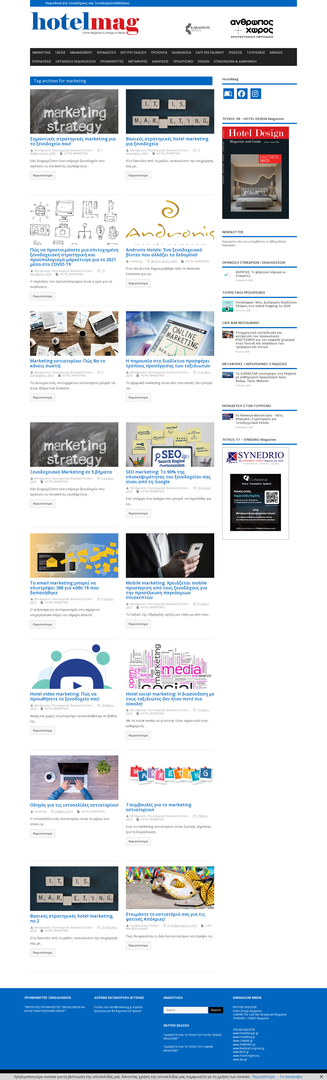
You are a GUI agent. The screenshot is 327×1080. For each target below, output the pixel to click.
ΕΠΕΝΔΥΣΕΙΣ (41, 61)
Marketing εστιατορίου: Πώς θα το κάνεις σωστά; (67, 363)
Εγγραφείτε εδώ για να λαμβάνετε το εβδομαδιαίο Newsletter (254, 243)
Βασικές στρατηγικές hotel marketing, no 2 (72, 918)
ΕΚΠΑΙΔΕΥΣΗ (106, 52)
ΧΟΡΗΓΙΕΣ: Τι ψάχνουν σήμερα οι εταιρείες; (261, 274)
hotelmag (136, 261)
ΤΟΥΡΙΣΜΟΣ (256, 52)
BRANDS (276, 52)
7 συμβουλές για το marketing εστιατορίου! (158, 807)
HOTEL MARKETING (76, 153)
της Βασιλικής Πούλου (144, 926)
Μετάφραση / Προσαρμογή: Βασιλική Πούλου (63, 150)
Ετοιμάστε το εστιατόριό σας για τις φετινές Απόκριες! (165, 916)
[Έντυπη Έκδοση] (228, 93)
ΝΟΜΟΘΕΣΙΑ (181, 52)
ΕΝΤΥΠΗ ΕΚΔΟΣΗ (133, 52)
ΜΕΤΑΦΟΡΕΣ (137, 61)
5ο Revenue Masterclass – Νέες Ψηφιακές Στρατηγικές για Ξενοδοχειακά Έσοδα (259, 419)
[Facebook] (242, 93)
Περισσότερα (42, 175)
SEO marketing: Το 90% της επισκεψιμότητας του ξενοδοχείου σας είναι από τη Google (168, 477)
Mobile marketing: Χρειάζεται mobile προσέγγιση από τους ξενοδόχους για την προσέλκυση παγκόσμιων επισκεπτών (166, 590)
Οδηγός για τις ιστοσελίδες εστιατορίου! (74, 805)
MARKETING (41, 52)
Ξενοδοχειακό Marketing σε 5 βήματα (71, 472)
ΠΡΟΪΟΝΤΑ (159, 52)
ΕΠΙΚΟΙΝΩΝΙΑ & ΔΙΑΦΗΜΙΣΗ (235, 61)
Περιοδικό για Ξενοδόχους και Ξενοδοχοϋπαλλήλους (87, 3)
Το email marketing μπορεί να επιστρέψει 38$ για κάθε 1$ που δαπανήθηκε (64, 588)
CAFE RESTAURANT (210, 52)
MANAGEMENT (81, 52)
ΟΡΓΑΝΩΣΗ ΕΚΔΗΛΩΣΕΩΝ (76, 61)
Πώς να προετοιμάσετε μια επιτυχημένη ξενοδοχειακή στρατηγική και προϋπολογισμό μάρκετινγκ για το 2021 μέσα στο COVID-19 (74, 257)
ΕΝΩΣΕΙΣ (235, 52)
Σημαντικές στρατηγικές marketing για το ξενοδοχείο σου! (73, 141)
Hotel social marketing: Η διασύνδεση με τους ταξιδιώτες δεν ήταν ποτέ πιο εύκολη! (170, 699)
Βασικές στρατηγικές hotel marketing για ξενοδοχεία (167, 141)
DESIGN (203, 61)
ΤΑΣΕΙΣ (60, 52)
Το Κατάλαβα (291, 1076)
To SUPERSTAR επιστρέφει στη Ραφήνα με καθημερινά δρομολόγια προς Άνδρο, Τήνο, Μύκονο (266, 377)
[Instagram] (255, 93)
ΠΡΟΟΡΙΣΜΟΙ (183, 61)
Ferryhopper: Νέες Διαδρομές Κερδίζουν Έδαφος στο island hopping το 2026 (266, 304)
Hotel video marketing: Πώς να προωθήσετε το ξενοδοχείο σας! (64, 696)
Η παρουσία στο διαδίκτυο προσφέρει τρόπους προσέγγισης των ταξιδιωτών (168, 363)
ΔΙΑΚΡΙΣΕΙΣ (160, 61)
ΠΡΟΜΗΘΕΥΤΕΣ (112, 61)
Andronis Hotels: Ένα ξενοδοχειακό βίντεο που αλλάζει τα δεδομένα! (164, 252)
